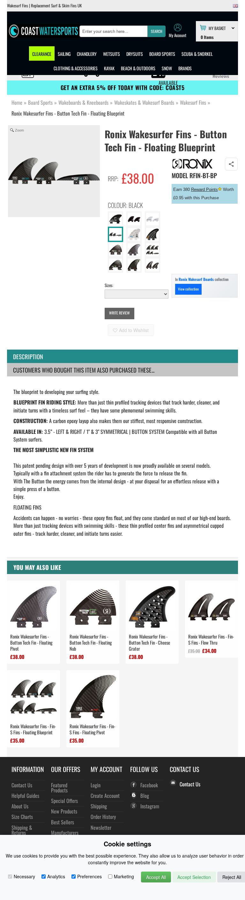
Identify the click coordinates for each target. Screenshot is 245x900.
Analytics (56, 876)
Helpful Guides (25, 795)
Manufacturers (64, 832)
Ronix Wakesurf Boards (196, 279)
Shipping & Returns (21, 830)
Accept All (156, 877)
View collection (188, 288)
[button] (156, 31)
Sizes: (109, 285)
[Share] (231, 164)
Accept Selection (194, 877)
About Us (19, 806)
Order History (103, 816)
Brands (185, 68)
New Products (64, 811)
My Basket (217, 27)
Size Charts (22, 816)
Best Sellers (62, 822)
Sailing (64, 53)
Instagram (149, 806)
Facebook (149, 785)
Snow (167, 68)
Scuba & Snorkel (197, 53)
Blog (144, 795)
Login (95, 785)
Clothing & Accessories (76, 68)
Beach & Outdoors (138, 68)
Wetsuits (111, 53)
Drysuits (134, 53)
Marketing (124, 876)
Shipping (99, 806)
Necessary (24, 876)
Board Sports (162, 53)
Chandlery (87, 53)
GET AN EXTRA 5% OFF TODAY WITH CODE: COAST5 (123, 87)
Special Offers (64, 800)
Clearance (41, 53)
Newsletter (101, 827)
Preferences (89, 876)
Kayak (109, 68)
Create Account (105, 795)
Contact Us (21, 785)
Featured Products (59, 787)
